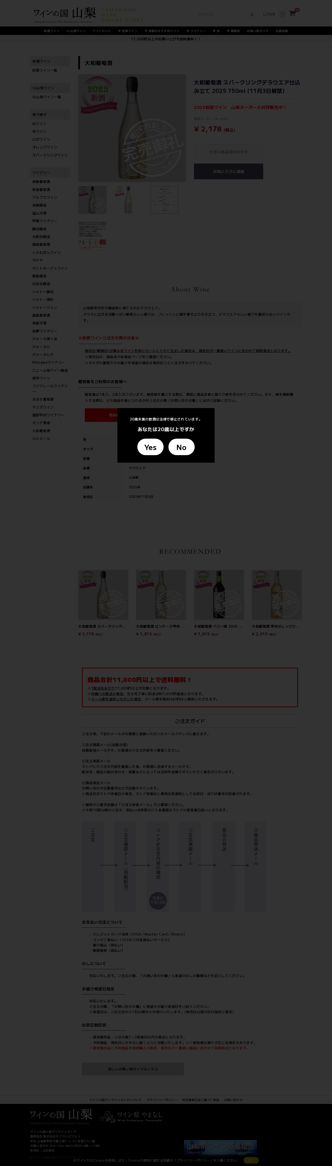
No (181, 447)
